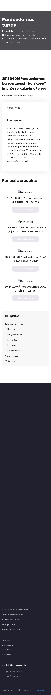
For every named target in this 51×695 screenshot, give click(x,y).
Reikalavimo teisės (11, 35)
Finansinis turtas (14, 329)
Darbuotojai (7, 645)
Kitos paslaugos (9, 624)
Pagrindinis (7, 31)
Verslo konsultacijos (11, 619)
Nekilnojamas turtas (16, 345)
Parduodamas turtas (12, 629)
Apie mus (6, 640)
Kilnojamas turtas (14, 334)
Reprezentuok (42, 690)
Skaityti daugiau (26, 209)
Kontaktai (6, 649)
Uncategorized (11, 356)
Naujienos (6, 654)
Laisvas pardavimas (25, 31)
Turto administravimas (12, 614)
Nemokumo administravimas (15, 609)
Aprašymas (13, 107)
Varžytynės (10, 361)
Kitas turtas (12, 340)
